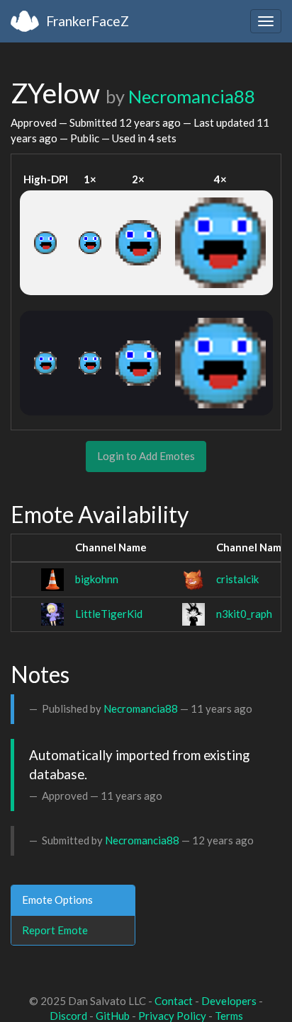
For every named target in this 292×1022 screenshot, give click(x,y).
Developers (229, 1000)
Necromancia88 (191, 96)
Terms (229, 1015)
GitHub (113, 1015)
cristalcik (237, 579)
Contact (174, 1000)
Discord (68, 1015)
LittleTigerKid (108, 613)
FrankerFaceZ (87, 21)
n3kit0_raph (244, 613)
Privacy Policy (172, 1015)
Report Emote (55, 930)
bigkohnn (96, 579)
